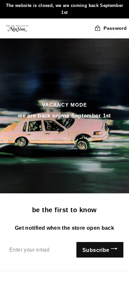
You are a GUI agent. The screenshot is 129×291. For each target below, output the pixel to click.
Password (115, 28)
